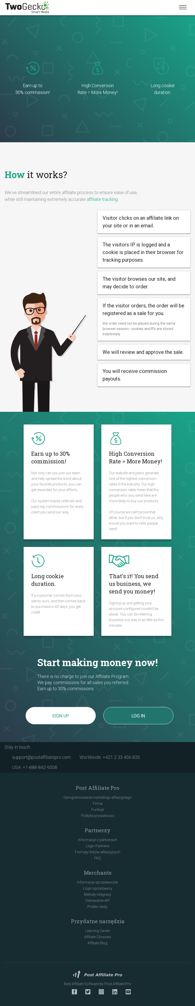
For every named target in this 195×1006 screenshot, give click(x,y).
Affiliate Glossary (97, 937)
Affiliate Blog (97, 943)
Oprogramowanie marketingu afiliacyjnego (97, 797)
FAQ (97, 858)
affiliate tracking (102, 199)
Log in (138, 715)
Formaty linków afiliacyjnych (97, 852)
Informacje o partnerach (97, 840)
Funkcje (97, 810)
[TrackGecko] (27, 7)
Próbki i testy (97, 907)
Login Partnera (97, 846)
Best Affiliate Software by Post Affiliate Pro (97, 984)
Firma (97, 803)
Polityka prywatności (97, 816)
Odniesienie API (97, 901)
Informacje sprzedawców (97, 882)
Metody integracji (97, 894)
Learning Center (97, 931)
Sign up (60, 715)
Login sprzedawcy (97, 888)
